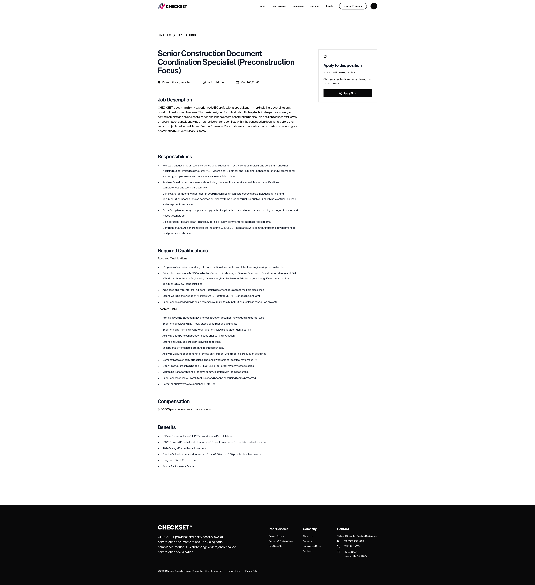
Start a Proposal (353, 6)
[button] (278, 6)
